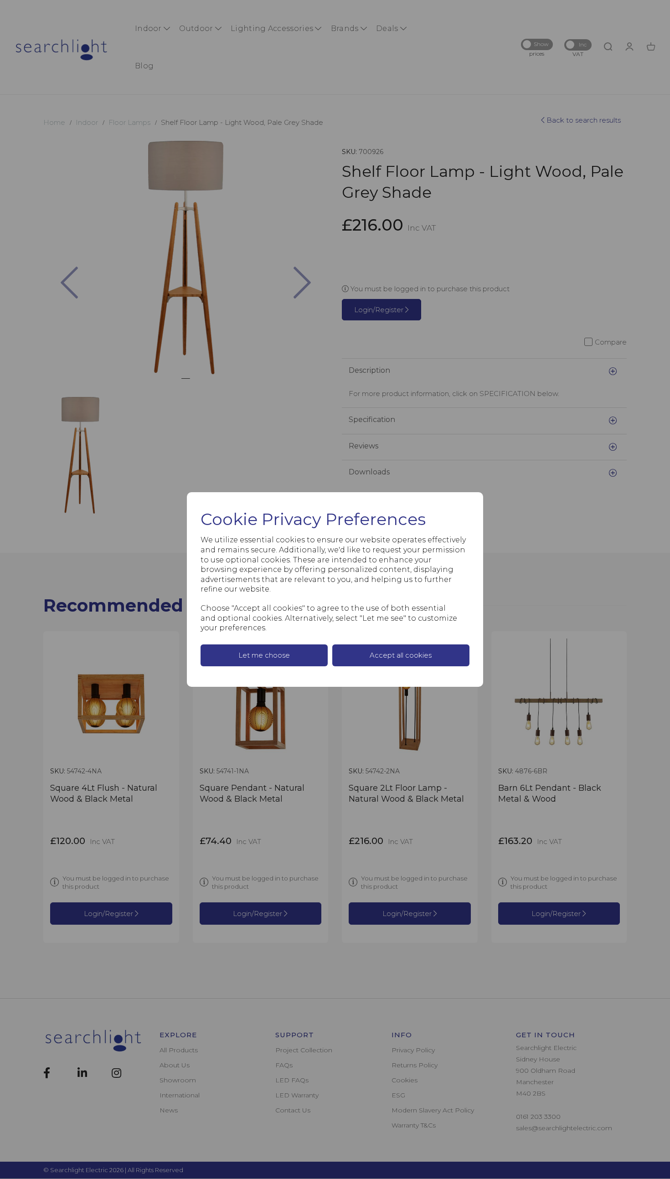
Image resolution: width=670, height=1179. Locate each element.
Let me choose (264, 655)
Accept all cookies (401, 655)
